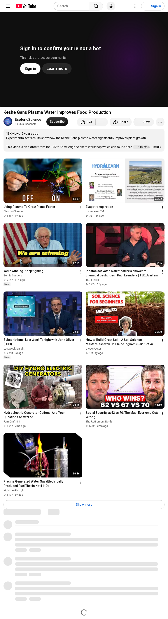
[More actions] (160, 122)
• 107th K (143, 147)
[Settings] (135, 6)
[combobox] (72, 6)
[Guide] (7, 6)
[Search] (96, 6)
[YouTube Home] (25, 6)
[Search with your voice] (111, 6)
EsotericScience (28, 119)
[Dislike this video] (102, 122)
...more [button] (156, 146)
